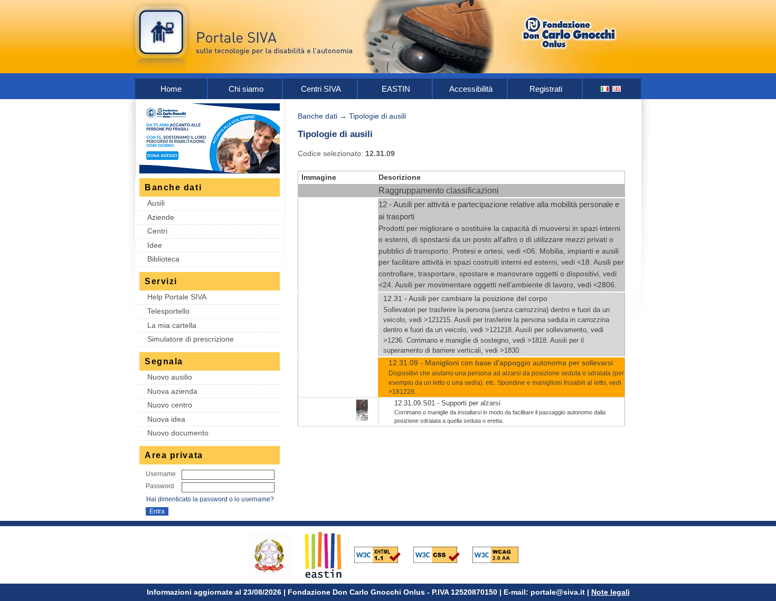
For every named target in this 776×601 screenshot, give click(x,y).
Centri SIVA (321, 88)
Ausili (156, 203)
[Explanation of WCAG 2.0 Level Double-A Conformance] (500, 554)
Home (171, 88)
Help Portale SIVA (176, 297)
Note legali (610, 592)
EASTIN (396, 88)
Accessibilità (471, 88)
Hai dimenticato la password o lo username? (210, 499)
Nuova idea (166, 419)
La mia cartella (171, 325)
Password (160, 486)
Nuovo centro (169, 405)
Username (161, 474)
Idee (154, 245)
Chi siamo (246, 88)
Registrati (545, 88)
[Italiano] (605, 89)
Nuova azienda (172, 391)
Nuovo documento (178, 433)
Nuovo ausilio (169, 377)
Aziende (160, 217)
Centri (157, 231)
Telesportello (168, 311)
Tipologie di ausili (377, 116)
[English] (617, 89)
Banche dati (317, 116)
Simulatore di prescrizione (190, 339)
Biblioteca (163, 259)
